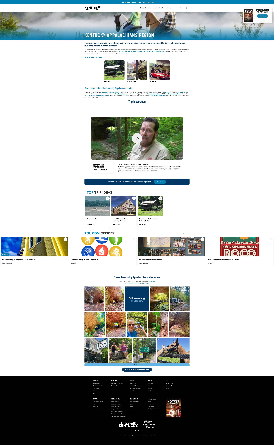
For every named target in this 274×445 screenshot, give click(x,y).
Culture (95, 399)
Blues (149, 386)
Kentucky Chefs (170, 386)
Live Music (150, 391)
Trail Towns (96, 388)
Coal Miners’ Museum (121, 94)
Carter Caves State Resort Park (127, 51)
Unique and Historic (116, 409)
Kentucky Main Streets (98, 409)
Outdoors (96, 381)
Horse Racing (133, 383)
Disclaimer (144, 435)
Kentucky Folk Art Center (160, 95)
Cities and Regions (134, 401)
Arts (94, 404)
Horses (132, 381)
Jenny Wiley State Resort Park (145, 51)
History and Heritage (98, 401)
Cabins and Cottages (116, 406)
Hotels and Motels (115, 401)
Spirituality (96, 406)
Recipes (168, 388)
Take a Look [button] (262, 16)
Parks (94, 391)
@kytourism (151, 281)
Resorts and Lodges (116, 404)
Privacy (137, 435)
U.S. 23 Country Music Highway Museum (98, 95)
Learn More (151, 2)
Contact (132, 406)
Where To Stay (115, 399)
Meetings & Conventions (154, 409)
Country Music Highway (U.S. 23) (109, 92)
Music (150, 381)
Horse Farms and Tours (135, 388)
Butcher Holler (166, 92)
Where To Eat (169, 383)
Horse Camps (133, 391)
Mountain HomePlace (154, 94)
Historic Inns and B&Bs (117, 411)
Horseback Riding (134, 386)
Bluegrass (150, 383)
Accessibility (153, 435)
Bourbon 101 (114, 386)
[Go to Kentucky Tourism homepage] (92, 8)
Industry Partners (152, 399)
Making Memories (145, 8)
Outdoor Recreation (98, 386)
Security (131, 435)
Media (149, 401)
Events (169, 8)
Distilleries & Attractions (117, 383)
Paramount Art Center (174, 94)
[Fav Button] (108, 198)
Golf (94, 393)
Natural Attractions (97, 383)
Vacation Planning (158, 8)
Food (167, 381)
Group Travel (151, 404)
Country (150, 388)
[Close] (271, 9)
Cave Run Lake (160, 51)
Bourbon (114, 381)
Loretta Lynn (181, 92)
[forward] (188, 233)
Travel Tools (134, 399)
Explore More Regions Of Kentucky (137, 369)
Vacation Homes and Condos (118, 416)
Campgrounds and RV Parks (118, 414)
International (151, 406)
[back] (183, 233)
